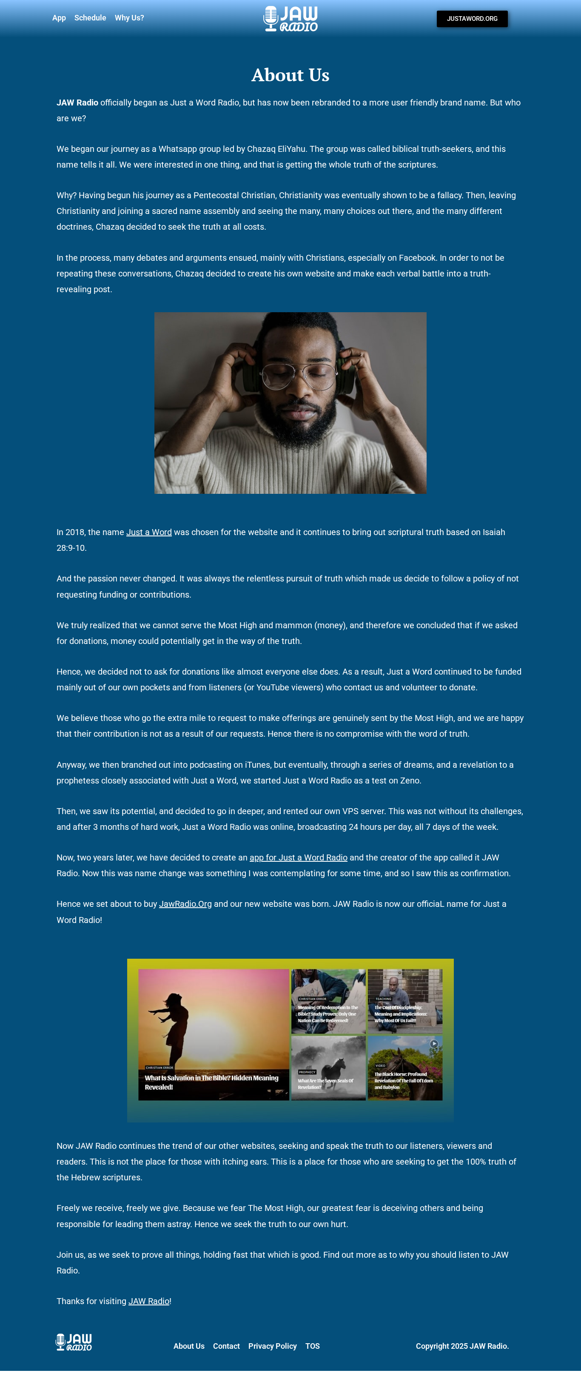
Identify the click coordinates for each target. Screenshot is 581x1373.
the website (256, 532)
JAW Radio (148, 1301)
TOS (312, 1346)
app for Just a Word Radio (298, 857)
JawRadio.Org (185, 904)
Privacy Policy (272, 1346)
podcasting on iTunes (230, 765)
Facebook (417, 258)
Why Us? (129, 17)
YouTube (272, 687)
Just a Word (149, 532)
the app (433, 857)
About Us (189, 1346)
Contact (226, 1346)
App (59, 17)
